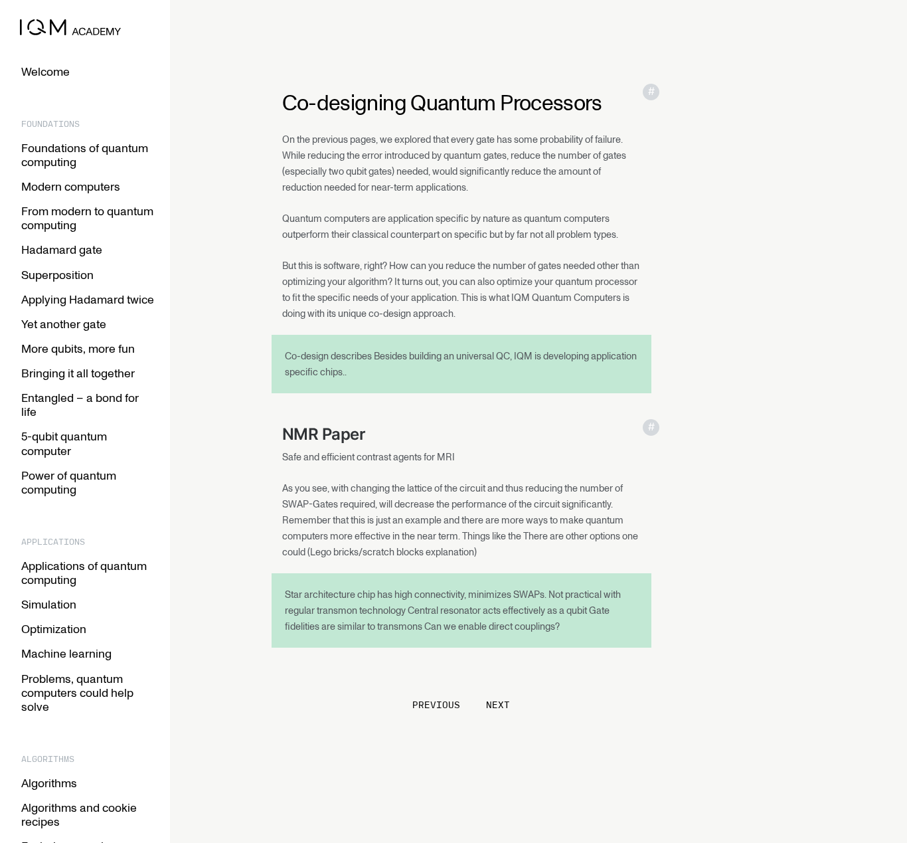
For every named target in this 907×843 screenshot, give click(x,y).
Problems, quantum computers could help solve (77, 692)
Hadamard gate (61, 249)
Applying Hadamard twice (87, 299)
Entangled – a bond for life (80, 404)
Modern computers (70, 186)
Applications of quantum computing (84, 572)
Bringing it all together (78, 373)
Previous (439, 705)
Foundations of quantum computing (84, 154)
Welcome (45, 71)
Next (498, 705)
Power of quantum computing (68, 482)
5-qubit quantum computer (64, 443)
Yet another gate (63, 323)
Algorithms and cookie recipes (79, 814)
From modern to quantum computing (87, 218)
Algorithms (49, 783)
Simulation (48, 604)
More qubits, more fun (78, 348)
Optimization (53, 628)
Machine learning (66, 653)
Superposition (57, 274)
